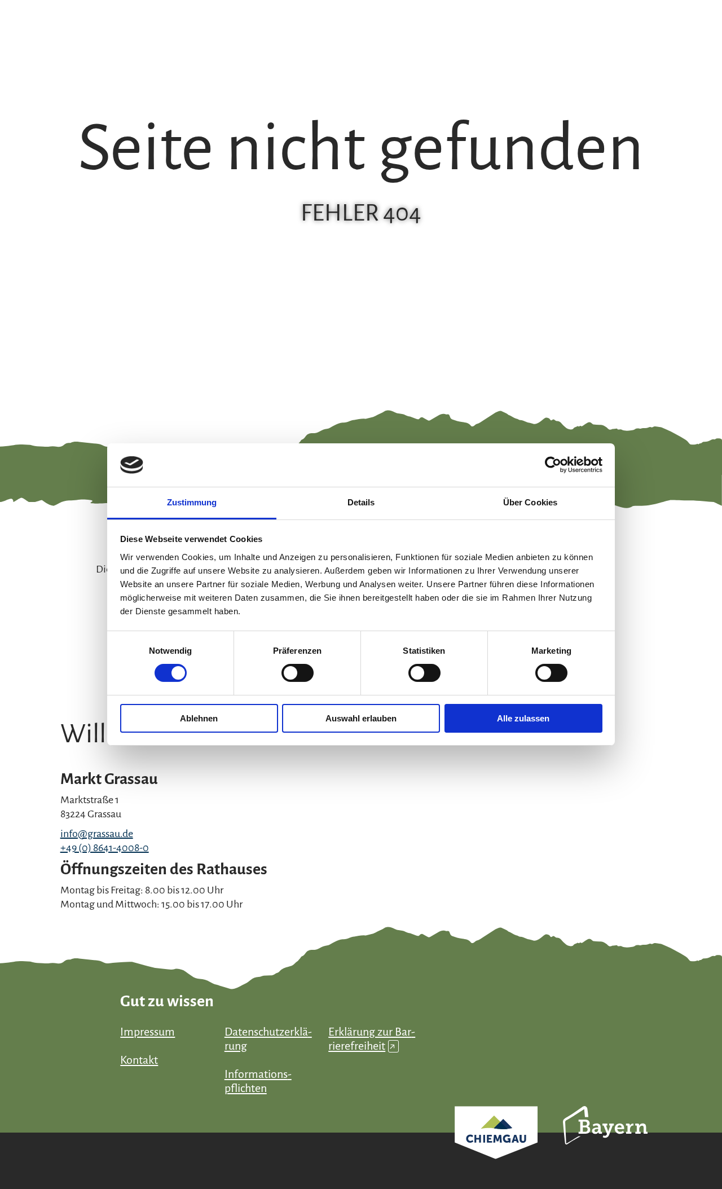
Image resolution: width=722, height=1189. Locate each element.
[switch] (297, 673)
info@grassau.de (96, 833)
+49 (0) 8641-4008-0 (104, 847)
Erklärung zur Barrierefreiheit (371, 1038)
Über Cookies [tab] (530, 502)
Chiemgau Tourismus (496, 1147)
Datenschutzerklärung (268, 1038)
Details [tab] (361, 502)
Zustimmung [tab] (192, 502)
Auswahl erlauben (361, 718)
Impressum (147, 1031)
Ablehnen (199, 718)
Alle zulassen (523, 718)
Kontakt (139, 1060)
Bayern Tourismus (605, 1140)
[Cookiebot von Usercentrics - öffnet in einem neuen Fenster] (553, 464)
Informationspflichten (258, 1081)
